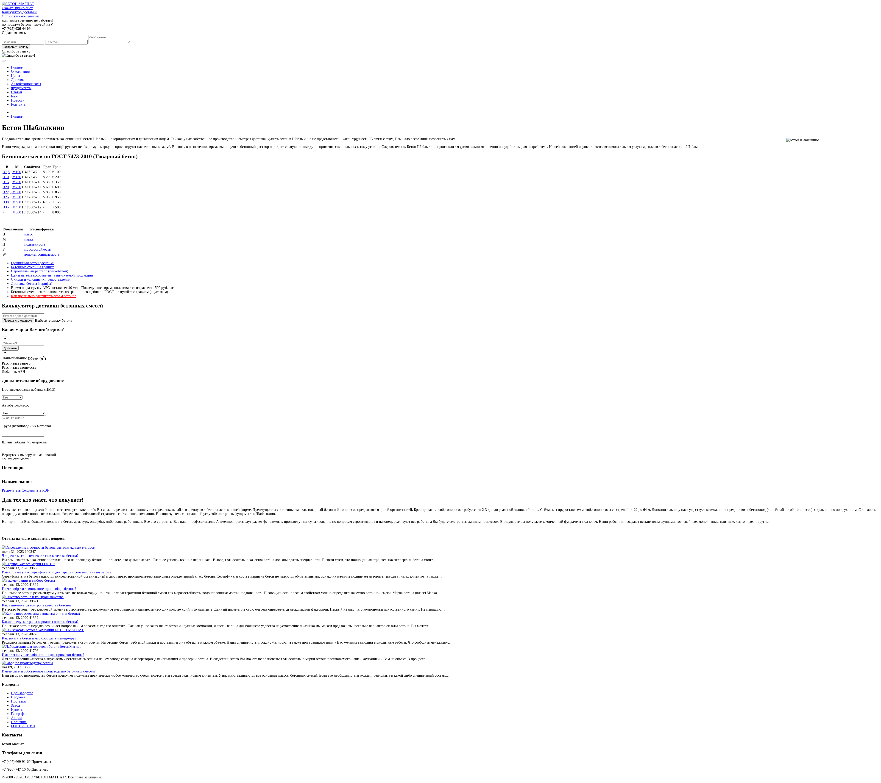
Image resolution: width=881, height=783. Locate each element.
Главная (17, 67)
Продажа (18, 697)
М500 (16, 212)
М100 (16, 172)
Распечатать (11, 490)
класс (28, 234)
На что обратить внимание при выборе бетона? (39, 589)
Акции (16, 718)
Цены (15, 75)
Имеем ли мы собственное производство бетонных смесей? (48, 671)
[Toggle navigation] (4, 60)
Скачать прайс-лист (17, 8)
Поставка (18, 701)
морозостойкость (37, 249)
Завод (15, 705)
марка (28, 239)
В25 (6, 197)
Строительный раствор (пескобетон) (39, 271)
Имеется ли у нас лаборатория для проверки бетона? (43, 655)
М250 (16, 187)
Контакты (18, 104)
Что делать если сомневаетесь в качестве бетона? (40, 556)
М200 (16, 182)
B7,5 (6, 172)
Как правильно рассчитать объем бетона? (43, 296)
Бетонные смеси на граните (32, 267)
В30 (6, 202)
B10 (6, 177)
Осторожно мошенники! (21, 16)
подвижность (34, 244)
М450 (16, 207)
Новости (18, 100)
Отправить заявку (16, 47)
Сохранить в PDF (35, 490)
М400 (16, 202)
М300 (16, 192)
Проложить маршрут (18, 320)
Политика (19, 722)
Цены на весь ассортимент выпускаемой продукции (52, 275)
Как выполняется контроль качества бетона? (36, 605)
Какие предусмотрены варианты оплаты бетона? (40, 622)
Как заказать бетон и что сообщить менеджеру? (39, 638)
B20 (6, 187)
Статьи (16, 92)
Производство (22, 693)
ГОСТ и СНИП (23, 726)
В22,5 (7, 192)
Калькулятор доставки (19, 12)
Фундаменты (21, 88)
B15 (6, 182)
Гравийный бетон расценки (32, 263)
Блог (14, 96)
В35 (6, 207)
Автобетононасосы (26, 84)
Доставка (18, 80)
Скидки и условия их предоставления (40, 279)
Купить (16, 709)
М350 (16, 197)
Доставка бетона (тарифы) (31, 283)
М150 (16, 177)
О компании (20, 71)
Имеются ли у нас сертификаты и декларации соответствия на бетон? (56, 572)
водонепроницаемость (41, 254)
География (19, 714)
